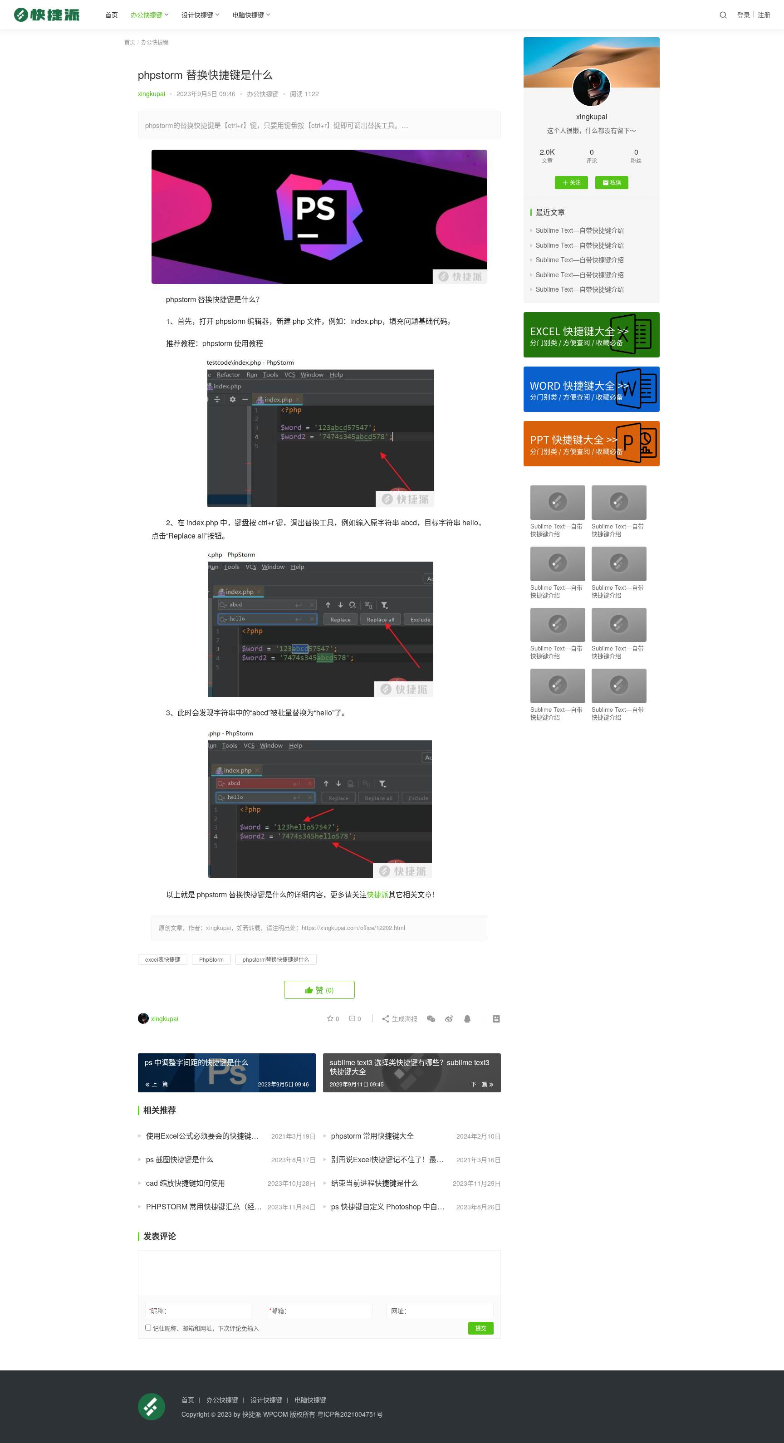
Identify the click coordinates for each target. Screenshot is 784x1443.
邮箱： (279, 1310)
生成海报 (403, 1018)
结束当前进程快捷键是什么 (374, 1183)
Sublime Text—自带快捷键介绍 (580, 230)
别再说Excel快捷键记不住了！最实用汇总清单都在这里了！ (416, 1159)
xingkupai (151, 93)
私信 (615, 182)
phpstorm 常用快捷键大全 (372, 1135)
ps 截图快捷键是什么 (180, 1159)
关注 (575, 182)
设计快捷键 (197, 14)
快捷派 (377, 894)
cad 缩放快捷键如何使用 (185, 1183)
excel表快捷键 (162, 959)
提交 (480, 1328)
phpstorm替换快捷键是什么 (276, 959)
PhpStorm (211, 959)
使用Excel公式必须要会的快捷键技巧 (206, 1135)
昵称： (159, 1310)
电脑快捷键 (248, 14)
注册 (764, 14)
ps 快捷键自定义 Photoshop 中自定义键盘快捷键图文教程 (416, 1206)
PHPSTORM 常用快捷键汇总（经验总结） (215, 1206)
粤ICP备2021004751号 (350, 1414)
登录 (743, 14)
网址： (400, 1310)
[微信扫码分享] (431, 1018)
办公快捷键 (146, 14)
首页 (111, 14)
